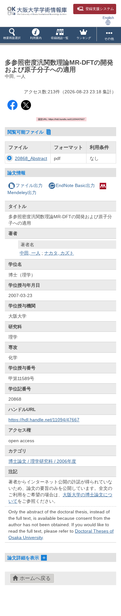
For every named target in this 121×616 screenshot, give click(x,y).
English (108, 18)
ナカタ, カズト (59, 253)
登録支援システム (100, 9)
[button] (12, 35)
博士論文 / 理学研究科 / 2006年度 (42, 461)
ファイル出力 (29, 185)
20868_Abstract (31, 158)
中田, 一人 (30, 253)
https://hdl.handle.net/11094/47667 (43, 419)
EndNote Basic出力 (75, 185)
